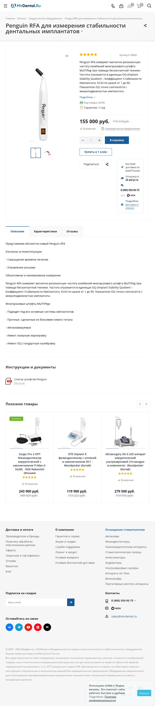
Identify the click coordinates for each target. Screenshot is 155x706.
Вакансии (12, 566)
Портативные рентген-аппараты (126, 584)
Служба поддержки (67, 547)
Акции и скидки (65, 541)
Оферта (11, 550)
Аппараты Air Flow (117, 573)
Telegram (19, 627)
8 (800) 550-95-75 (130, 190)
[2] (85, 54)
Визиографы (113, 578)
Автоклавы (112, 536)
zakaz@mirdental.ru (124, 616)
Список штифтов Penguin (30, 379)
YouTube (28, 627)
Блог (9, 571)
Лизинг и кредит (66, 552)
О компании (64, 529)
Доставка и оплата (132, 206)
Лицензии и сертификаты (23, 555)
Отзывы (11, 561)
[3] (88, 54)
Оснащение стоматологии (125, 529)
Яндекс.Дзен (38, 627)
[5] (96, 54)
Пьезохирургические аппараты (125, 547)
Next (146, 404)
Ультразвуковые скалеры (121, 568)
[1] (81, 54)
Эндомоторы (113, 562)
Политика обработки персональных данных (20, 543)
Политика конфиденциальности (102, 698)
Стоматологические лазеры (123, 552)
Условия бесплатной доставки (75, 562)
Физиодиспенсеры (117, 541)
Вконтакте (9, 627)
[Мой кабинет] (121, 6)
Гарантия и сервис (67, 536)
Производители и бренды (22, 536)
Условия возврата (67, 557)
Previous (140, 404)
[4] (92, 54)
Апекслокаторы (115, 557)
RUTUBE (47, 627)
